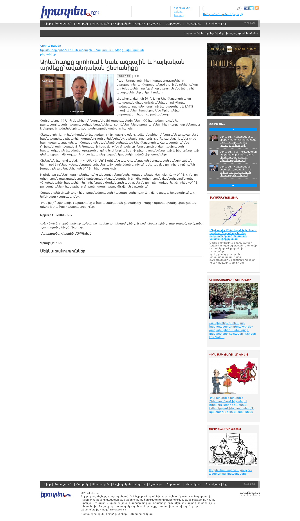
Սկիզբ (70, 12)
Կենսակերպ (193, 23)
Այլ (224, 23)
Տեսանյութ (213, 23)
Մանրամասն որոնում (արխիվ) (223, 14)
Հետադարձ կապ (141, 514)
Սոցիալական (122, 23)
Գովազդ (179, 15)
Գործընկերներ (117, 514)
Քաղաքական (63, 23)
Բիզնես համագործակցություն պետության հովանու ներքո (230, 472)
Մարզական (173, 23)
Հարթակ (82, 23)
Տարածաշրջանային (224, 197)
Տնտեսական (100, 23)
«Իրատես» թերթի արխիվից (228, 354)
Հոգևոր (140, 23)
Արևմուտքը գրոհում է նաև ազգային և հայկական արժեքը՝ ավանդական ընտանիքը (92, 52)
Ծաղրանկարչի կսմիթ (225, 429)
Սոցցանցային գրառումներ (230, 280)
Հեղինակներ (182, 7)
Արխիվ (178, 11)
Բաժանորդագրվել (92, 514)
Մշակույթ (155, 23)
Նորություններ (50, 45)
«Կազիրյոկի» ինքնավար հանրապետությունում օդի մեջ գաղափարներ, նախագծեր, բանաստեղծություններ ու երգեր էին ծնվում (232, 330)
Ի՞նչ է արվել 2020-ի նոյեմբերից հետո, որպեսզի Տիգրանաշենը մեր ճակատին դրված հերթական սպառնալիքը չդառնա (233, 234)
